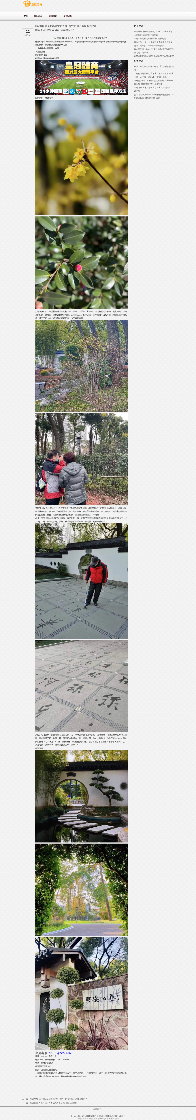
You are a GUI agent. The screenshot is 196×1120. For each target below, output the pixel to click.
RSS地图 (112, 1116)
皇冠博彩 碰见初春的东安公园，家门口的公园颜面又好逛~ (66, 26)
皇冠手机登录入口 (43, 1066)
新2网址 (115, 1119)
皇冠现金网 (100, 1119)
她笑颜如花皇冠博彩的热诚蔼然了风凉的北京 (154, 56)
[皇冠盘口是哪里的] (32, 7)
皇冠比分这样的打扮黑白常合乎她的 (150, 38)
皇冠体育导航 (82, 1119)
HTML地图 (120, 1116)
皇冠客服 (39, 748)
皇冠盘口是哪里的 (83, 515)
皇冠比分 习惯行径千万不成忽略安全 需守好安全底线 (53, 1103)
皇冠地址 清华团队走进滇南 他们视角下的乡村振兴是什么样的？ (58, 1099)
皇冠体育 (92, 1119)
